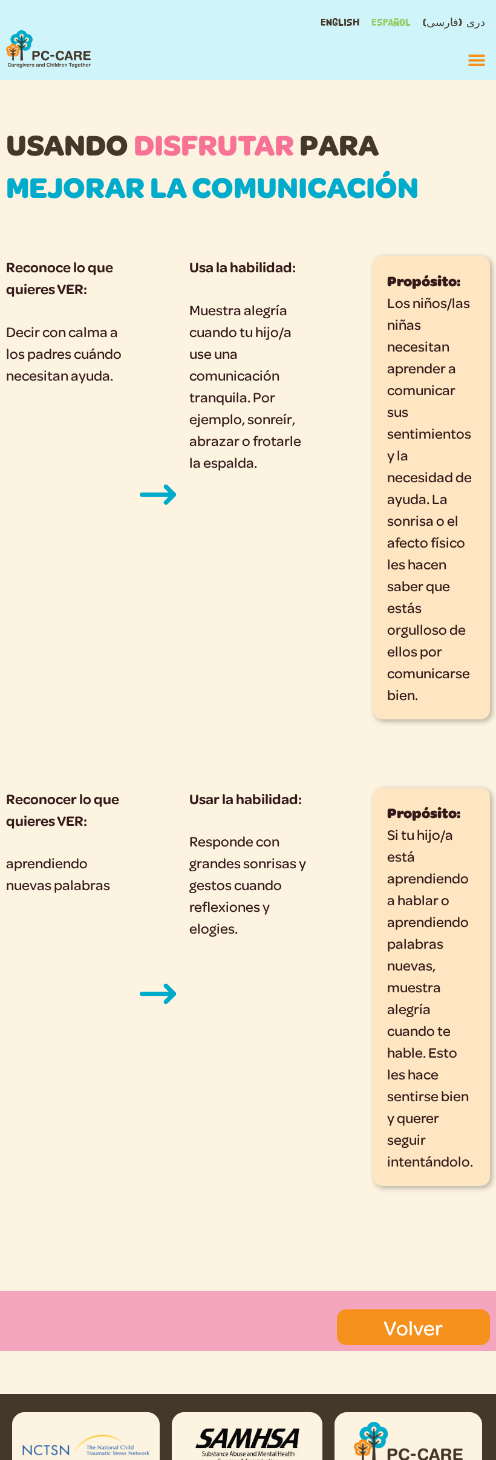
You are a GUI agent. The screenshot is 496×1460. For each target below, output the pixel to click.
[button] (476, 60)
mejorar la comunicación (212, 186)
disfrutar (214, 143)
